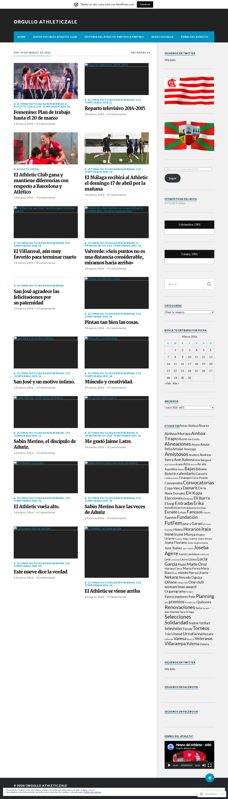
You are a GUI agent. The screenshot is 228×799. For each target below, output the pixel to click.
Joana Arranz (205, 538)
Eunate (171, 511)
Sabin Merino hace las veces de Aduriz (115, 509)
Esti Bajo (201, 507)
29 (175, 377)
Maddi (182, 564)
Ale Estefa (193, 439)
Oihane (171, 582)
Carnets (201, 474)
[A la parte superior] (209, 777)
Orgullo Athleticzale (45, 21)
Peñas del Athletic (195, 36)
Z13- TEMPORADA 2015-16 (53, 106)
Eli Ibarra (202, 497)
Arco (186, 464)
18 (196, 363)
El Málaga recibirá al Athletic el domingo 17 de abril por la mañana (116, 183)
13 (210, 356)
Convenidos (174, 483)
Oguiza (196, 577)
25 (196, 370)
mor (176, 573)
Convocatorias (198, 482)
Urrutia (190, 633)
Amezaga (190, 449)
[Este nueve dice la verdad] (46, 542)
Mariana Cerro (173, 568)
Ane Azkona (184, 459)
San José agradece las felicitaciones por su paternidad (36, 297)
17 (189, 363)
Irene (169, 534)
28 (168, 377)
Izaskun (178, 538)
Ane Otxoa (170, 464)
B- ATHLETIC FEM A (26, 169)
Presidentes (190, 602)
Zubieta (204, 644)
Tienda (187, 629)
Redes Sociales (162, 36)
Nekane (171, 577)
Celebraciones (171, 478)
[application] (189, 755)
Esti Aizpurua (188, 507)
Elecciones (174, 498)
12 (203, 356)
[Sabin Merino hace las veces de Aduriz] (117, 477)
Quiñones (203, 602)
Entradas (184, 503)
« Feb (168, 383)
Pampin (189, 591)
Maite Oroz (197, 564)
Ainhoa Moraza (178, 433)
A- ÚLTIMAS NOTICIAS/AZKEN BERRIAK (39, 104)
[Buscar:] (189, 283)
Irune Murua (184, 534)
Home (21, 36)
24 (189, 370)
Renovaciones (180, 607)
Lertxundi (175, 560)
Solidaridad (176, 622)
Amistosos (176, 454)
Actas (184, 425)
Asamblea (171, 469)
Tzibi (168, 634)
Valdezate (205, 634)
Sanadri (206, 608)
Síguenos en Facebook (181, 687)
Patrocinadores (176, 597)
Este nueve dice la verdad (40, 572)
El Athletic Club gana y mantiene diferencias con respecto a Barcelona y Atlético (41, 183)
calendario (186, 473)
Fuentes (171, 517)
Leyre (184, 559)
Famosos (195, 511)
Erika (199, 503)
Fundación (187, 517)
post (166, 602)
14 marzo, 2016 (23, 123)
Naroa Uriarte (198, 573)
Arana (179, 464)
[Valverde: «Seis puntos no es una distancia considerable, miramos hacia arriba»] (117, 222)
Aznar (181, 469)
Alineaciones (178, 444)
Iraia (206, 529)
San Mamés (172, 611)
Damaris (190, 487)
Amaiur (177, 449)
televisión (173, 628)
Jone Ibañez (173, 548)
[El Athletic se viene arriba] (117, 552)
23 (182, 370)
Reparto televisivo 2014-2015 (115, 108)
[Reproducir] (169, 765)
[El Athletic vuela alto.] (46, 477)
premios (176, 601)
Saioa (199, 608)
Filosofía (206, 512)
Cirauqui (185, 478)
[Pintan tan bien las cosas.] (117, 293)
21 (168, 370)
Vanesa (180, 638)
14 (168, 363)
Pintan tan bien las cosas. (112, 322)
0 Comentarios (45, 123)
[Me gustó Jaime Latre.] (117, 412)
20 (210, 363)
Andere (194, 455)
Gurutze (169, 529)
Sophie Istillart (199, 623)
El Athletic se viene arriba (112, 591)
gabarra (186, 523)
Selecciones (178, 616)
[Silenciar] (204, 765)
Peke (191, 597)
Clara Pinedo (199, 477)
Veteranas (204, 638)
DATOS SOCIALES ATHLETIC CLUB (55, 36)
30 (182, 377)
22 (175, 370)
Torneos (201, 628)
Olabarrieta (182, 583)
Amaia (195, 444)
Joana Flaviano (176, 542)
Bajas (190, 468)
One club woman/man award (184, 584)
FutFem (173, 523)
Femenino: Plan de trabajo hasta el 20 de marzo (42, 115)
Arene (194, 464)
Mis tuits (170, 60)
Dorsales (179, 493)
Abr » (176, 383)
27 (210, 370)
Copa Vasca (173, 488)
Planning (205, 596)
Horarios (192, 529)
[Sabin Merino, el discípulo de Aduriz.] (46, 412)
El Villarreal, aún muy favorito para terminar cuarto (45, 254)
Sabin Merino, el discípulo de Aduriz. (45, 444)
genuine (207, 524)
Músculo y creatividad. (109, 382)
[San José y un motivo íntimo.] (46, 352)
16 (182, 363)
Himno (178, 529)
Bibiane (201, 469)
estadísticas (173, 507)
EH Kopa (194, 492)
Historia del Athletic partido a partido (114, 36)
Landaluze (193, 554)
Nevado (185, 577)
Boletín (171, 473)
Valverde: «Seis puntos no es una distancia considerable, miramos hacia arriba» (115, 257)
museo (183, 572)
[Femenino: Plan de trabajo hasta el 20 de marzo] (46, 81)
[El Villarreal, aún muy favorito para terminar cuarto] (46, 222)
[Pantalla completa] (209, 765)
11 (196, 356)
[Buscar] (209, 283)
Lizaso (192, 559)
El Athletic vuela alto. (37, 506)
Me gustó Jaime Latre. (109, 441)
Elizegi (169, 504)
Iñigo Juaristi (190, 538)
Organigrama (175, 591)
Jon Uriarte (188, 548)
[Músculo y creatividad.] (117, 352)
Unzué (176, 633)
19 (203, 363)
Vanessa (190, 639)
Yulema (192, 643)
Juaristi (183, 554)
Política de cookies (92, 792)
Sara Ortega (187, 611)
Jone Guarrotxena (197, 542)
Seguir (173, 178)
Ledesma (204, 554)
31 (189, 377)
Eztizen (182, 512)
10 (189, 356)
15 (175, 363)
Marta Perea (191, 568)
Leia (167, 559)
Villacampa (175, 643)
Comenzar (145, 4)
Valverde (169, 639)
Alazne (182, 439)
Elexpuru (188, 498)
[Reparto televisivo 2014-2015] (117, 79)
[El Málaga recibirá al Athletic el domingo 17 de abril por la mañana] (117, 148)
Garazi (197, 523)
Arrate (201, 464)
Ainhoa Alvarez (198, 425)
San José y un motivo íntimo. (45, 382)
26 (203, 370)
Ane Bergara (203, 460)
